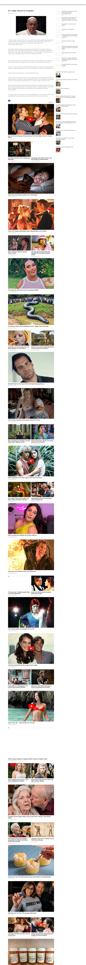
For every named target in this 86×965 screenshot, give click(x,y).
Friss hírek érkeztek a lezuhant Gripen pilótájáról (69, 65)
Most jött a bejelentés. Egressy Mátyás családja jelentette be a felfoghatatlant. (66, 105)
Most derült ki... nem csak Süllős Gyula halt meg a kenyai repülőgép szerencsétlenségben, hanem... (66, 122)
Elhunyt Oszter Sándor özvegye (68, 41)
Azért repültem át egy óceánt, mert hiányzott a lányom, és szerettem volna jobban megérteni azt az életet (69, 19)
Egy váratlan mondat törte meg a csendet (69, 24)
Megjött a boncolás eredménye (62, 88)
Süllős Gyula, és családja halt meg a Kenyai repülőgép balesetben (65, 138)
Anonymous (11, 13)
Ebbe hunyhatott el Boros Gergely (69, 52)
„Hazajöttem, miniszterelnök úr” (68, 29)
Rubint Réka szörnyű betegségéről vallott (64, 146)
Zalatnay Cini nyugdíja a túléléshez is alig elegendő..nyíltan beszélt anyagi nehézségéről (69, 59)
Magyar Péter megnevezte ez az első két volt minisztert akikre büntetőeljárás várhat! (69, 12)
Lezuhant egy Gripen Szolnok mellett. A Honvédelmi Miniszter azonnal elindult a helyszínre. (70, 36)
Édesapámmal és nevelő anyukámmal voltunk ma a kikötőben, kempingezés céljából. (70, 47)
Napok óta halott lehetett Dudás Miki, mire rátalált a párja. (67, 80)
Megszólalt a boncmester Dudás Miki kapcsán (65, 130)
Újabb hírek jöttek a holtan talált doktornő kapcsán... (67, 113)
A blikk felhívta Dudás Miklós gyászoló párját (65, 71)
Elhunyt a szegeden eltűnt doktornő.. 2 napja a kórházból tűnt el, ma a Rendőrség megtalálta (65, 97)
